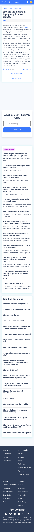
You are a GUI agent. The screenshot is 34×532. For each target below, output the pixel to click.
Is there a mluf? (8, 399)
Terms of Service (23, 491)
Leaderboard (7, 453)
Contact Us (21, 488)
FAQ (4, 502)
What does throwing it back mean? (15, 347)
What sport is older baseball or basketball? (14, 392)
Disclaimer (21, 498)
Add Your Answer (17, 78)
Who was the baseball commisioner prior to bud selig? (15, 411)
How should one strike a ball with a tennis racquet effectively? (15, 384)
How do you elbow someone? (13, 321)
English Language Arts (24, 467)
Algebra (20, 453)
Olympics (26, 27)
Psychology (21, 471)
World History (22, 464)
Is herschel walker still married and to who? (16, 354)
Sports (10, 8)
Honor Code (6, 488)
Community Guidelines (10, 485)
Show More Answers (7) (17, 73)
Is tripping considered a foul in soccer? (17, 309)
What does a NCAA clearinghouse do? (16, 304)
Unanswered (7, 460)
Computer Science (23, 474)
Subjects (5, 8)
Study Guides (7, 495)
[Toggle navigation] (2, 2)
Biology (20, 460)
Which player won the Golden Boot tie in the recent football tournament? (16, 327)
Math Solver (6, 498)
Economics (21, 478)
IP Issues (20, 505)
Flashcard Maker (8, 491)
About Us (20, 485)
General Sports (17, 8)
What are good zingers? (11, 315)
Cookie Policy (22, 502)
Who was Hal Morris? (10, 370)
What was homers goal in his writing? (16, 404)
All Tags (5, 457)
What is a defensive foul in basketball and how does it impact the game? (16, 377)
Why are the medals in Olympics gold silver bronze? (14, 14)
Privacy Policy (22, 495)
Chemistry (21, 457)
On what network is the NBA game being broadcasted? (15, 418)
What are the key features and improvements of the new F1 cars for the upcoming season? (16, 362)
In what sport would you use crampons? (17, 334)
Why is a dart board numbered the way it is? (16, 341)
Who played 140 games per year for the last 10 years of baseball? (17, 426)
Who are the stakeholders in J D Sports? (17, 433)
